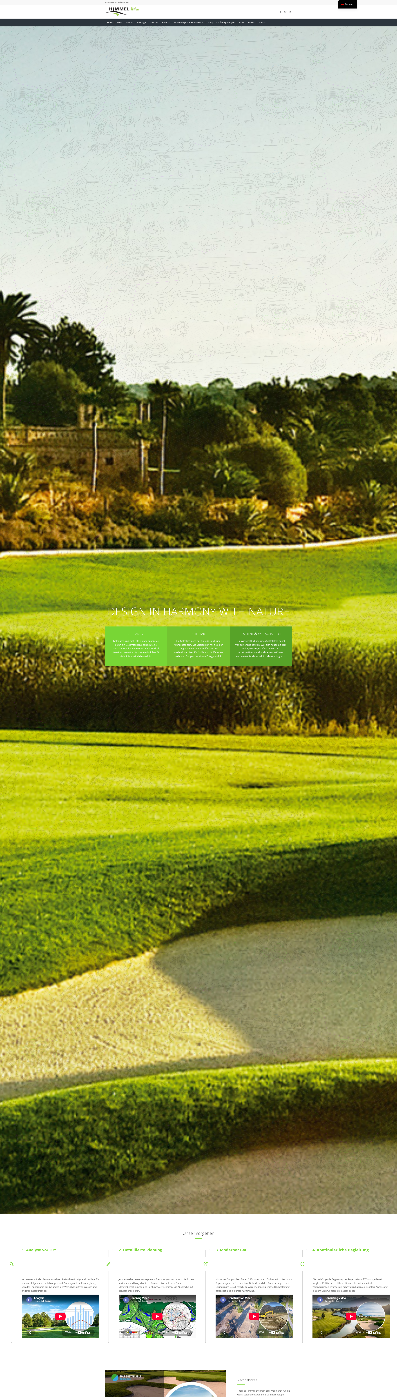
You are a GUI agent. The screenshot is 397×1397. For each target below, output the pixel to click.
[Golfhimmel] (122, 12)
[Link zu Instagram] (285, 11)
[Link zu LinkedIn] (290, 11)
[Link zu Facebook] (280, 11)
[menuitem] (109, 22)
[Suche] (290, 22)
